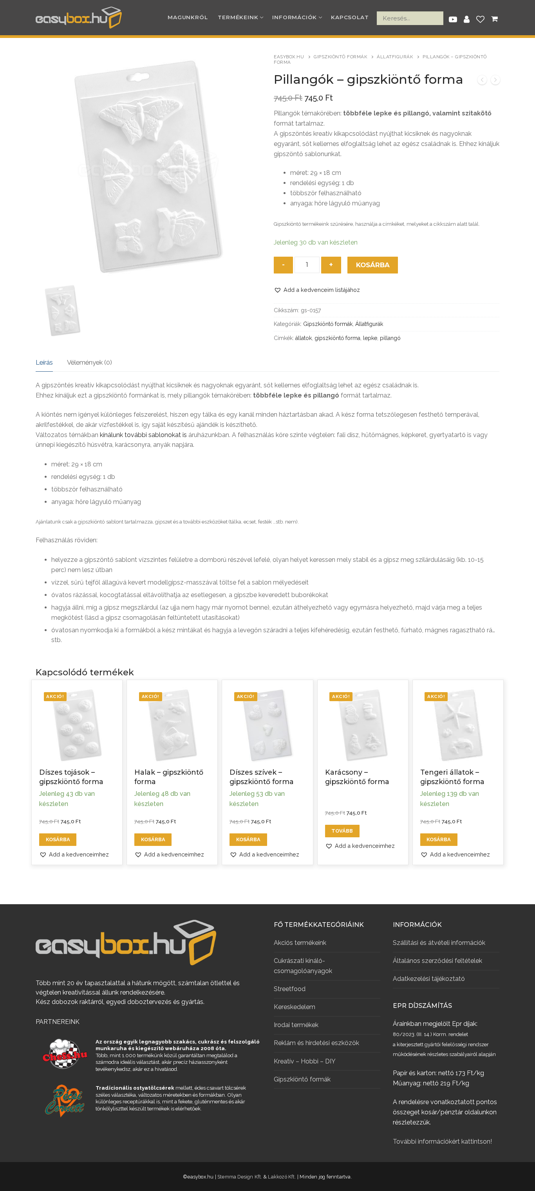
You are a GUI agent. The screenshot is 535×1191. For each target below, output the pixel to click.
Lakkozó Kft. (282, 1177)
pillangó (390, 338)
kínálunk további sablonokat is (143, 435)
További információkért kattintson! (442, 1141)
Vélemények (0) (89, 362)
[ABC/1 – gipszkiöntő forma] (495, 81)
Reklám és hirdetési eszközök (316, 1043)
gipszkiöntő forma (337, 338)
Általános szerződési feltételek (437, 960)
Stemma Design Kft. (239, 1177)
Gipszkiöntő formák (340, 56)
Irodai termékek (296, 1025)
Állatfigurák (395, 56)
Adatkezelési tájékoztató (429, 978)
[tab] (44, 363)
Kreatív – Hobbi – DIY (305, 1061)
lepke (370, 338)
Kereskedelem (294, 1007)
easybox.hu (289, 56)
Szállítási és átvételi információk (439, 942)
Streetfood (289, 989)
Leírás (44, 362)
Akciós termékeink (300, 942)
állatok (303, 338)
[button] (317, 289)
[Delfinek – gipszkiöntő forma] (482, 81)
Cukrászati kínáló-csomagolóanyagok (303, 966)
